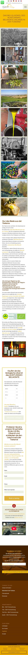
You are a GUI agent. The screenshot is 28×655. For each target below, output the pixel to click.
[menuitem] (25, 7)
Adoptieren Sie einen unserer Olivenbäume (14, 513)
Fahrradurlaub (5, 593)
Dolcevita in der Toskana (8, 590)
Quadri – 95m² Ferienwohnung (9, 615)
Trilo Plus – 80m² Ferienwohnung (10, 612)
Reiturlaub (4, 596)
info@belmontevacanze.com (11, 411)
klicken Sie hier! (18, 517)
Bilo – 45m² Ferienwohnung (8, 607)
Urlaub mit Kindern (6, 587)
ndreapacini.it (23, 644)
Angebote (4, 631)
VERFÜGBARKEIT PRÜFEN (14, 652)
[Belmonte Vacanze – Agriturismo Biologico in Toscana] (11, 7)
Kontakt (4, 633)
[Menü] (25, 7)
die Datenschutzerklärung (11, 566)
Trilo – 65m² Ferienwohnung (9, 609)
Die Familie (5, 628)
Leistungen (4, 625)
